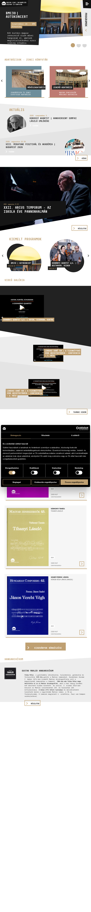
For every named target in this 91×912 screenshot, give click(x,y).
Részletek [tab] (45, 435)
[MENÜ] (87, 4)
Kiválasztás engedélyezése (45, 482)
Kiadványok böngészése (48, 648)
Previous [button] (2, 255)
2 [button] (79, 46)
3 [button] (84, 46)
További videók (79, 412)
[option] (45, 23)
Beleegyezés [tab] (16, 435)
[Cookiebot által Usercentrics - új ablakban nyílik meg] (78, 428)
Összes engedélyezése (74, 482)
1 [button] (73, 45)
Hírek (84, 158)
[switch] (34, 473)
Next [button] (88, 255)
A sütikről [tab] (75, 435)
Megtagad (17, 482)
